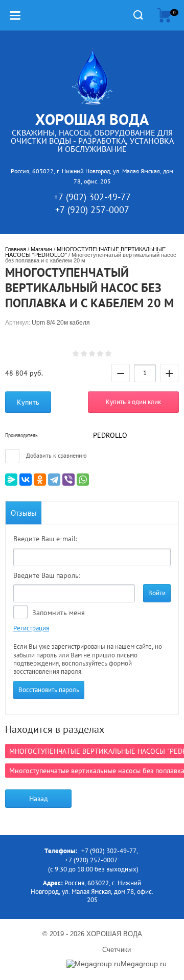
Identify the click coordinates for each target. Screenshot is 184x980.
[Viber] (68, 479)
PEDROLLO (110, 435)
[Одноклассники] (40, 479)
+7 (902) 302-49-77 (92, 197)
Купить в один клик (133, 402)
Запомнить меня (57, 612)
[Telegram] (54, 479)
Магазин (41, 249)
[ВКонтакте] (25, 479)
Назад (38, 798)
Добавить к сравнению (56, 455)
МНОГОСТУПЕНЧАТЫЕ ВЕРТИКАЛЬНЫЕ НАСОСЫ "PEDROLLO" (86, 252)
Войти (157, 593)
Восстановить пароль (48, 689)
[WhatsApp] (83, 479)
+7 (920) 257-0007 (92, 210)
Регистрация (31, 628)
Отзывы (23, 513)
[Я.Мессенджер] (11, 479)
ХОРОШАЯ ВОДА (92, 119)
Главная (15, 249)
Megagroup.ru (144, 964)
